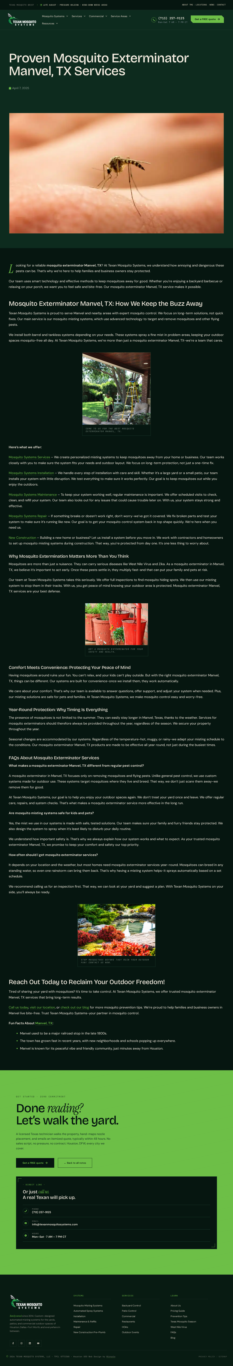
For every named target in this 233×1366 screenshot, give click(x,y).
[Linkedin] (30, 1343)
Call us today (18, 1007)
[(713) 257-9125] (153, 19)
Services (77, 16)
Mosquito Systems (53, 16)
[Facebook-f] (13, 1343)
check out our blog (75, 1007)
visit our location (42, 1007)
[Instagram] (21, 1343)
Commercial (96, 16)
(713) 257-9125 (171, 18)
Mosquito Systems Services (29, 457)
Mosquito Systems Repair (28, 516)
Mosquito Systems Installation (31, 473)
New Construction (22, 537)
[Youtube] (38, 1343)
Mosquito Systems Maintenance (33, 494)
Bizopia (110, 1356)
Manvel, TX (43, 1023)
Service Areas (119, 16)
